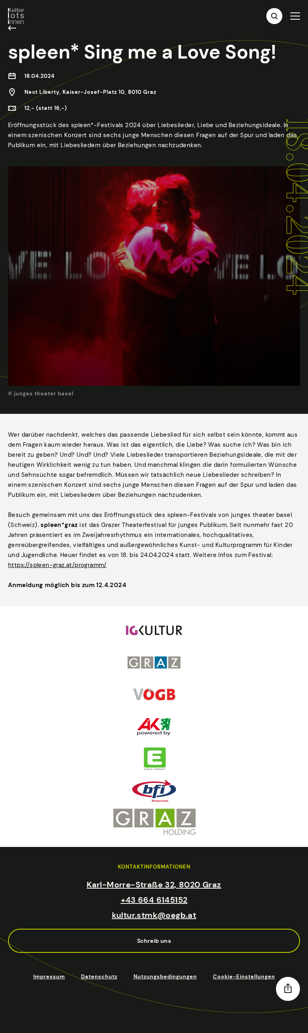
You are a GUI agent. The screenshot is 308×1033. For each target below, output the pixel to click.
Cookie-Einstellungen (244, 976)
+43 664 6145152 (154, 900)
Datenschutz (99, 976)
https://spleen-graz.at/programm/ (57, 565)
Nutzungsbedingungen (165, 976)
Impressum (49, 976)
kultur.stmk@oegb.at (154, 915)
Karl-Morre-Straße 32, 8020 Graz (154, 884)
